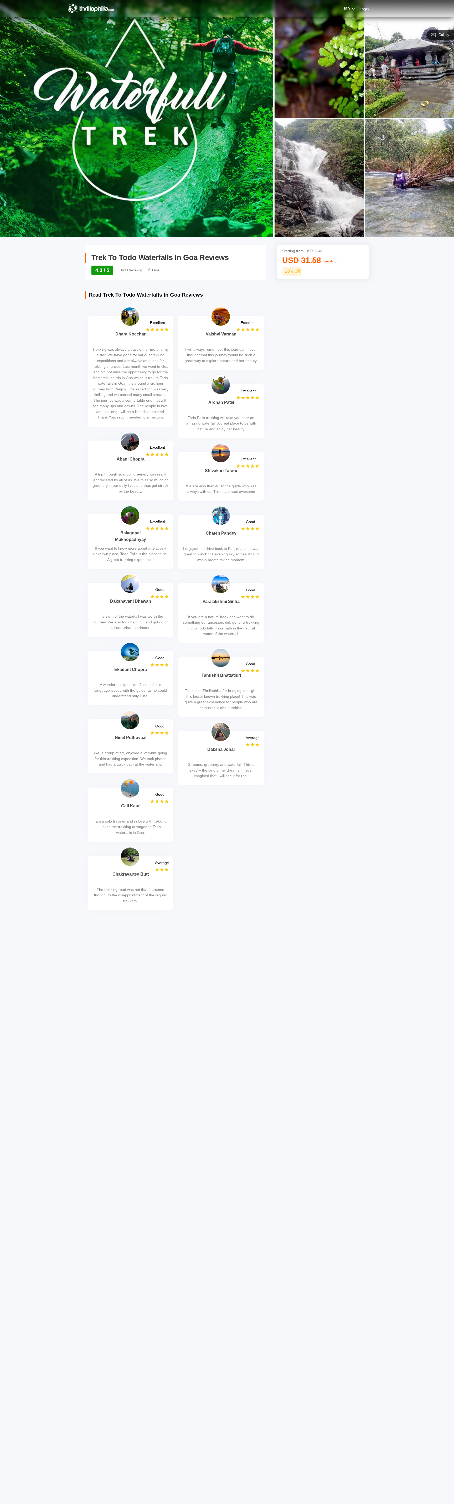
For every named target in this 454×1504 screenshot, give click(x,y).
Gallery (443, 35)
